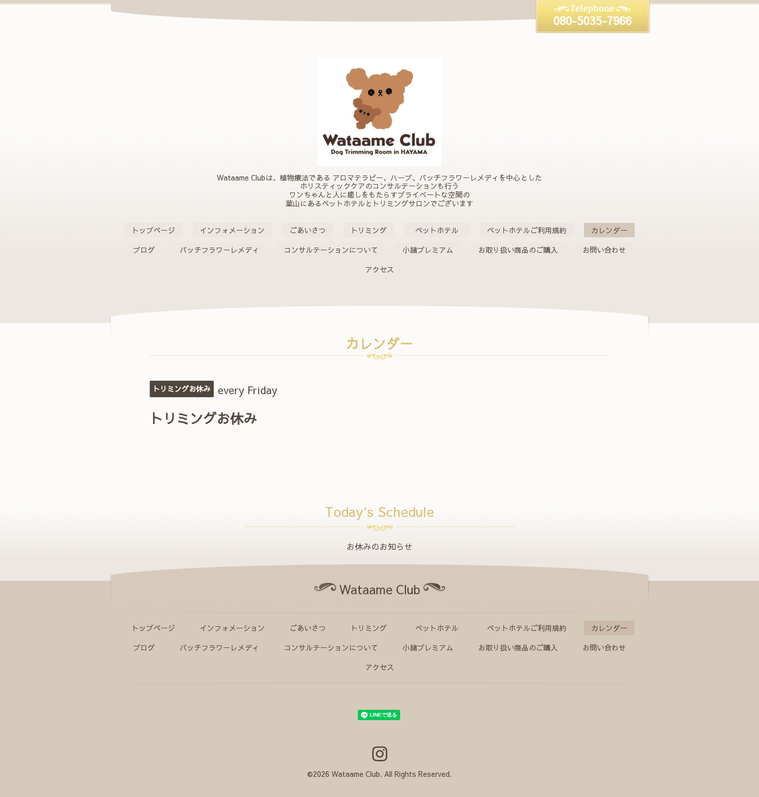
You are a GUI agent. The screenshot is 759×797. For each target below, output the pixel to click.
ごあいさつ (308, 230)
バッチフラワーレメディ (219, 250)
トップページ (153, 230)
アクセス (379, 269)
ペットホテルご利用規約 (526, 230)
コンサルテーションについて (331, 250)
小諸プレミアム (428, 250)
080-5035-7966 (593, 20)
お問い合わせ (604, 250)
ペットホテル (440, 230)
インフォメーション (232, 230)
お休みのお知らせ (379, 546)
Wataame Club (355, 774)
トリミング (369, 230)
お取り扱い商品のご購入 (518, 250)
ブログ (144, 250)
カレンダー (609, 230)
